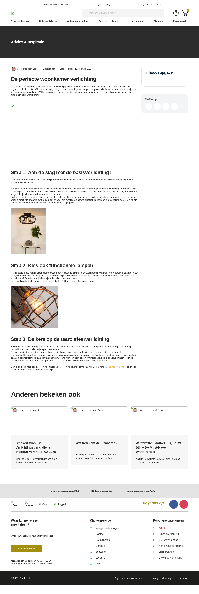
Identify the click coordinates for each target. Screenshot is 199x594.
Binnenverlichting (20, 21)
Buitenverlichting (48, 21)
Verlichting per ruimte (77, 21)
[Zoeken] (160, 13)
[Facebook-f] (173, 504)
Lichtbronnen (136, 21)
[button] (148, 106)
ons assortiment (115, 366)
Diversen (158, 21)
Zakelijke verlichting (109, 21)
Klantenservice (180, 21)
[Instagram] (183, 504)
